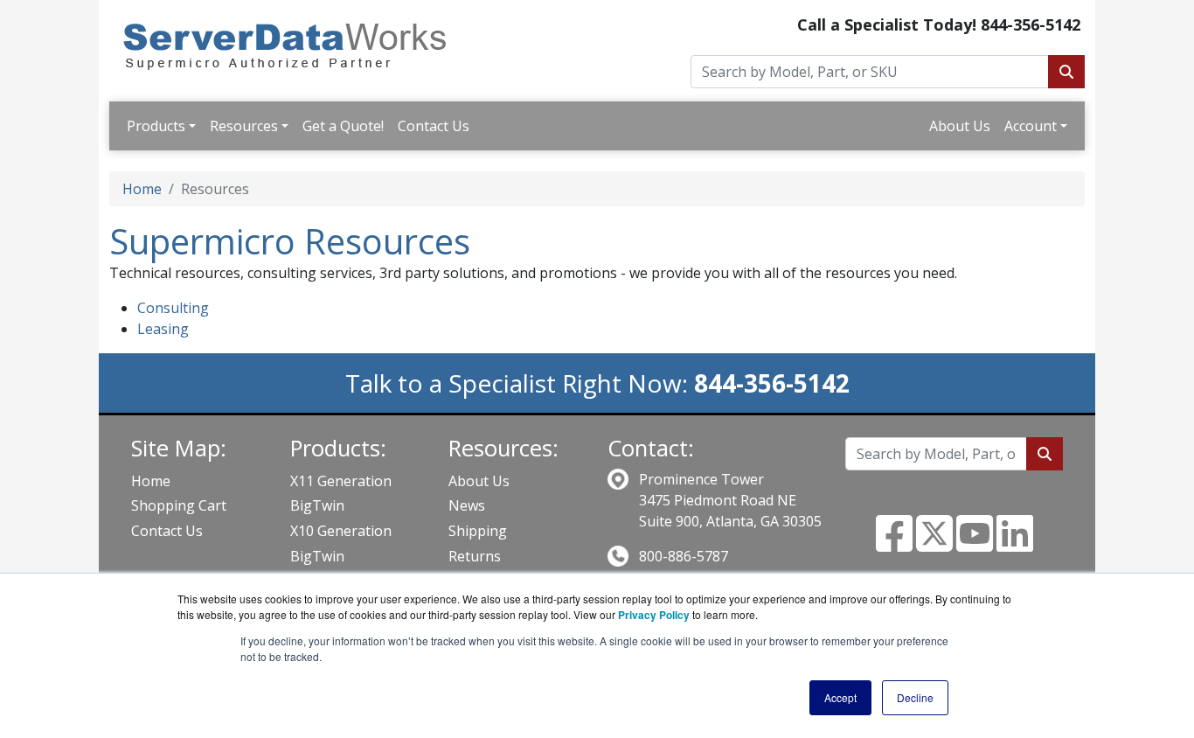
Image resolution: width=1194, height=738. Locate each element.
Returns (474, 556)
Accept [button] (840, 697)
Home (142, 188)
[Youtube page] (974, 544)
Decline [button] (915, 697)
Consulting (173, 307)
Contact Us (433, 126)
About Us (959, 126)
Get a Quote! (343, 126)
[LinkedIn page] (1014, 544)
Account (1030, 126)
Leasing (163, 328)
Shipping (477, 530)
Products (156, 126)
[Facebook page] (894, 544)
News (466, 505)
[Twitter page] (934, 544)
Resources (244, 126)
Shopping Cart (178, 505)
